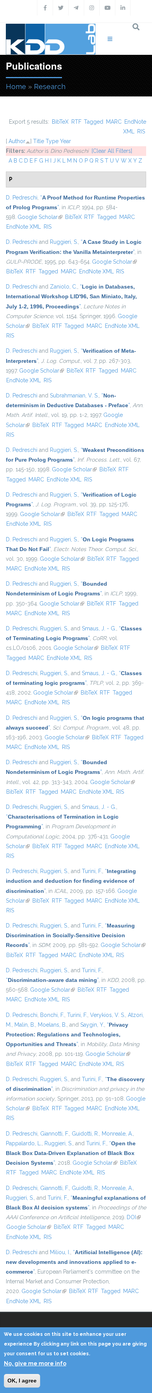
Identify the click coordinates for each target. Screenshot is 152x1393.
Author (17, 141)
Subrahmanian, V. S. (74, 395)
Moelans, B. (52, 1025)
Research (49, 86)
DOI (134, 1217)
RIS (141, 131)
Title (38, 141)
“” (71, 296)
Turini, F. (92, 871)
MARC (114, 122)
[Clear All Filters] (112, 151)
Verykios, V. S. (107, 1015)
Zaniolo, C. (63, 287)
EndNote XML (23, 227)
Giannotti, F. (54, 1133)
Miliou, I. (60, 1252)
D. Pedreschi (21, 197)
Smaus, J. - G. (99, 628)
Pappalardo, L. (24, 1143)
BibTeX (60, 122)
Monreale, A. (117, 1133)
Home (16, 86)
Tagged (93, 122)
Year (65, 141)
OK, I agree (22, 1380)
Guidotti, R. (85, 1133)
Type (52, 141)
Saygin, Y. (92, 1025)
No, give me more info (35, 1363)
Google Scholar (40, 217)
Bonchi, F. (52, 1015)
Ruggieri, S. (64, 242)
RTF (76, 122)
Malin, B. (24, 1025)
